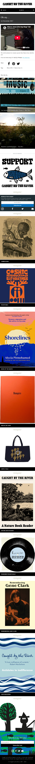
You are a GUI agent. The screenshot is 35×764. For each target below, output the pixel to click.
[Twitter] (18, 64)
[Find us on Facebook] (12, 209)
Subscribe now (17, 205)
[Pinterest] (14, 64)
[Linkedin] (23, 64)
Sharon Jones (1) (18, 68)
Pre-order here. (26, 57)
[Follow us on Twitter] (22, 209)
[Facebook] (9, 64)
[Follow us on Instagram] (2, 209)
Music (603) (10, 68)
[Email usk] (32, 209)
